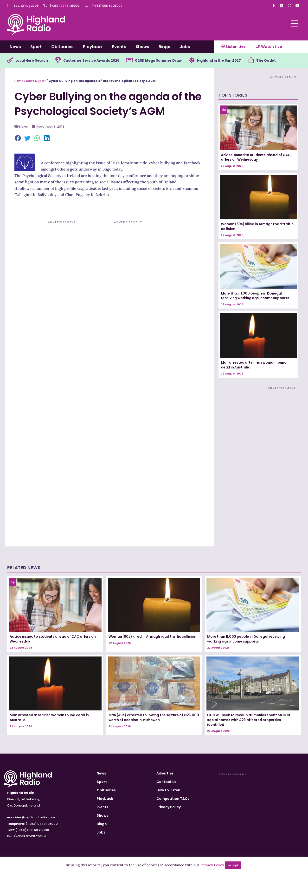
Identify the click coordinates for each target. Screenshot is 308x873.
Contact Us (166, 781)
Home (18, 81)
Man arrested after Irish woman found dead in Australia (254, 365)
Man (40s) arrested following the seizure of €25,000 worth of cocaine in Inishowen (154, 717)
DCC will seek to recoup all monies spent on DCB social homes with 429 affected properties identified (248, 720)
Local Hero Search (31, 60)
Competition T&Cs (172, 798)
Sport (36, 46)
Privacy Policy (168, 807)
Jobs (185, 46)
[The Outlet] (251, 60)
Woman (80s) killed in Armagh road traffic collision (257, 226)
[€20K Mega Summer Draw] (129, 60)
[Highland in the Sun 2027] (192, 60)
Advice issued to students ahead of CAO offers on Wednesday (255, 157)
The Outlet (266, 60)
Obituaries (62, 46)
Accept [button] (233, 865)
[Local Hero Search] (10, 60)
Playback (93, 46)
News (15, 46)
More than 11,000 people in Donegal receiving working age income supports (255, 296)
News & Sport (36, 81)
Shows (142, 46)
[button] (18, 138)
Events (119, 46)
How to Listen (168, 790)
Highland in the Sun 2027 (219, 60)
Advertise (164, 773)
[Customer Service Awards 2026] (58, 60)
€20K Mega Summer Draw (158, 60)
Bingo (164, 46)
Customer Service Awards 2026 (91, 60)
